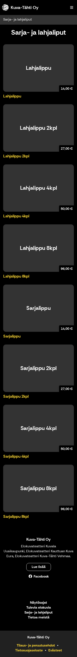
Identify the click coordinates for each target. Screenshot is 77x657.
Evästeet (55, 650)
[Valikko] (71, 7)
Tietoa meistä (38, 617)
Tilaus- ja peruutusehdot (36, 645)
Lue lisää (39, 566)
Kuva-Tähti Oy (38, 539)
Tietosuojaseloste (29, 650)
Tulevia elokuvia (38, 608)
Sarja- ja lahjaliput (17, 19)
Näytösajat (38, 603)
